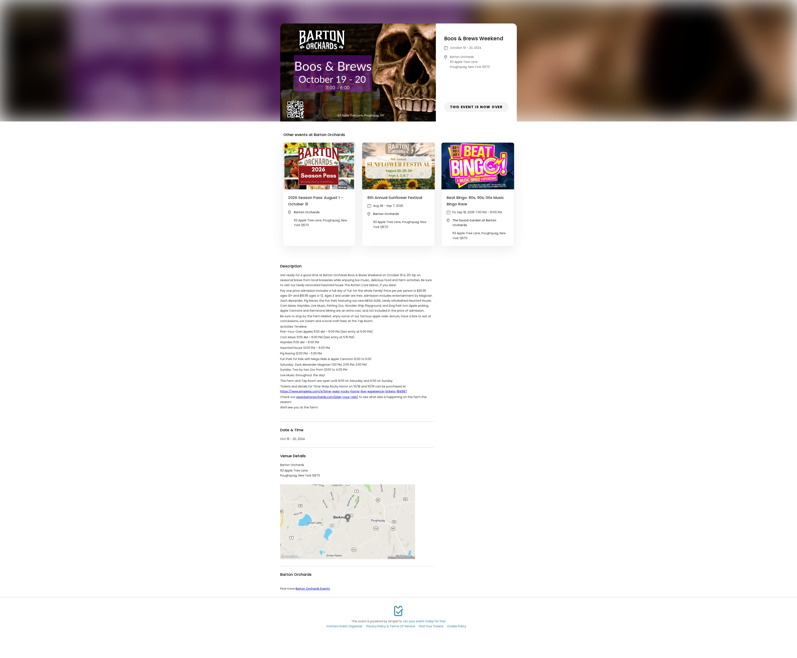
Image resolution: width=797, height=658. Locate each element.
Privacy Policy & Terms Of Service (390, 626)
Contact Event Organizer (344, 626)
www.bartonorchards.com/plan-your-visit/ (327, 397)
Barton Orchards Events (313, 589)
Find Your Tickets (431, 626)
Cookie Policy (456, 626)
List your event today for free (424, 621)
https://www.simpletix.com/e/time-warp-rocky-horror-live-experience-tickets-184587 (343, 391)
